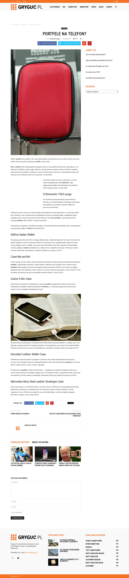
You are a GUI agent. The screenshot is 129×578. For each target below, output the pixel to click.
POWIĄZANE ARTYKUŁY (20, 442)
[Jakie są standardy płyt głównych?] (53, 562)
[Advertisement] (64, 17)
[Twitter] (116, 1)
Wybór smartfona (92, 544)
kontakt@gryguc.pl (31, 552)
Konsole (89, 547)
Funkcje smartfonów (94, 541)
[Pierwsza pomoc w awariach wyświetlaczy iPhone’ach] (46, 454)
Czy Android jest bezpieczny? (95, 78)
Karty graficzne (92, 556)
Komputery (72, 7)
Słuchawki (90, 566)
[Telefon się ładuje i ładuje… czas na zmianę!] (22, 454)
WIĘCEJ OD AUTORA (40, 442)
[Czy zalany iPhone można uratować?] (53, 552)
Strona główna (15, 24)
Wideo (93, 7)
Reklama (18, 1)
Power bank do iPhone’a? (20, 414)
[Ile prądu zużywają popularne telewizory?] (53, 542)
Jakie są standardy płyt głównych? (69, 560)
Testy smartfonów (93, 550)
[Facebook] (113, 1)
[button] (115, 6)
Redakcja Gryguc (55, 38)
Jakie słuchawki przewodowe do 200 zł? (99, 60)
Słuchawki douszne (93, 560)
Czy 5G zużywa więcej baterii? (96, 54)
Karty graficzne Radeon (95, 553)
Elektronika (55, 7)
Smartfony (84, 7)
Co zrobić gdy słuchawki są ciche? (97, 66)
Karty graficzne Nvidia (94, 563)
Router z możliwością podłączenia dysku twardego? (65, 415)
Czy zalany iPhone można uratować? (69, 550)
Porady (109, 7)
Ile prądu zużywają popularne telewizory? (69, 541)
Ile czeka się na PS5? (93, 72)
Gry (64, 7)
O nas (12, 1)
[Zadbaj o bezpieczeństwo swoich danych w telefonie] (70, 454)
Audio (101, 7)
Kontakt (24, 1)
